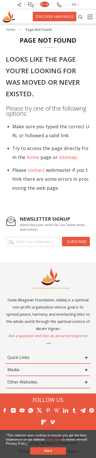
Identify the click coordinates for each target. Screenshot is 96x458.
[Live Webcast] (45, 4)
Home (10, 29)
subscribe (77, 241)
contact (36, 170)
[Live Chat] (31, 4)
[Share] (19, 4)
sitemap (68, 157)
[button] (31, 443)
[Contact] (61, 4)
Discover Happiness (54, 16)
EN (74, 4)
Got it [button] (48, 450)
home (33, 157)
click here (54, 439)
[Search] (80, 16)
